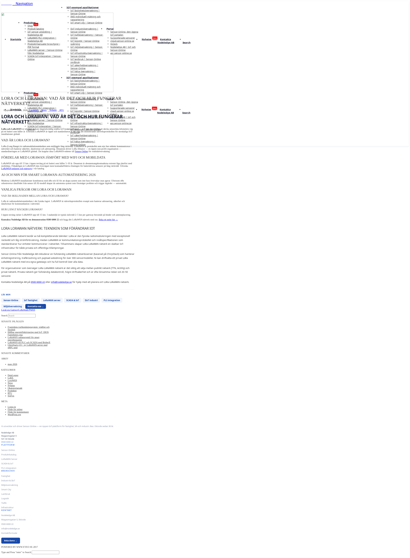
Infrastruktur (7, 507)
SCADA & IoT (72, 300)
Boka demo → (10, 540)
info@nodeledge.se (61, 281)
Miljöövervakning (13, 306)
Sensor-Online (81, 151)
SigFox (11, 396)
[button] (22, 3)
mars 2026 (12, 364)
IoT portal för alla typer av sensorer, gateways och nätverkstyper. (6, 4)
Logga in (12, 407)
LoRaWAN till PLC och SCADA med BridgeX (29, 342)
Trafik (4, 502)
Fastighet (5, 476)
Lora (3, 310)
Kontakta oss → (36, 306)
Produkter (12, 391)
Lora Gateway (12, 310)
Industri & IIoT (8, 480)
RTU (62, 110)
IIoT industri (91, 300)
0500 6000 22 (38, 281)
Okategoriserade (15, 388)
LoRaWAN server (52, 300)
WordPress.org (14, 414)
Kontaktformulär (9, 533)
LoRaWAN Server (9, 459)
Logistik (5, 498)
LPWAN (31, 310)
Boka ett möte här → (108, 219)
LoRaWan (22, 310)
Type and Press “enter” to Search (16, 552)
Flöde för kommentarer (18, 412)
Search (4, 315)
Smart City (6, 489)
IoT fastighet (30, 300)
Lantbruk (5, 493)
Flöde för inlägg (15, 409)
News (43, 110)
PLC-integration (112, 300)
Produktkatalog (8, 454)
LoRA (10, 378)
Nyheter (53, 110)
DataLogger (13, 375)
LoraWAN (33, 110)
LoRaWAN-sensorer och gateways (16, 168)
